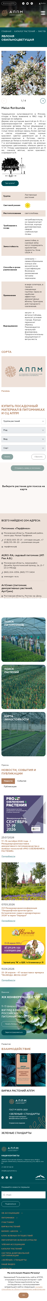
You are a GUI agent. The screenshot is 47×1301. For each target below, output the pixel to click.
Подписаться (10, 1204)
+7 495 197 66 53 (7, 1167)
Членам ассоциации (13, 1245)
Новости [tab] (8, 781)
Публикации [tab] (10, 787)
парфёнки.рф (10, 547)
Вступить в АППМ (8, 3)
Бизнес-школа (9, 1231)
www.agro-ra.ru (11, 577)
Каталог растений (24, 31)
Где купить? (10, 183)
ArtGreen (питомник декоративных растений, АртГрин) (17, 588)
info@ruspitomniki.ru (9, 1171)
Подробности (8, 856)
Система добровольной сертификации (15, 1254)
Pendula (5, 391)
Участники (7, 1222)
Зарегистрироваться (14, 1032)
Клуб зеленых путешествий (17, 1236)
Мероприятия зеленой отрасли (19, 1240)
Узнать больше (11, 1024)
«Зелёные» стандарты (14, 1260)
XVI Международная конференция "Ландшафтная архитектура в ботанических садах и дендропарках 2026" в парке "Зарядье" (20, 912)
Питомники (7, 1218)
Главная (6, 31)
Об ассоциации (10, 1213)
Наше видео (8, 1264)
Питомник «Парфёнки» (15, 528)
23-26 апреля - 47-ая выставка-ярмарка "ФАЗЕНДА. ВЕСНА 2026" (22, 974)
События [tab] (21, 781)
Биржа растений (10, 1227)
